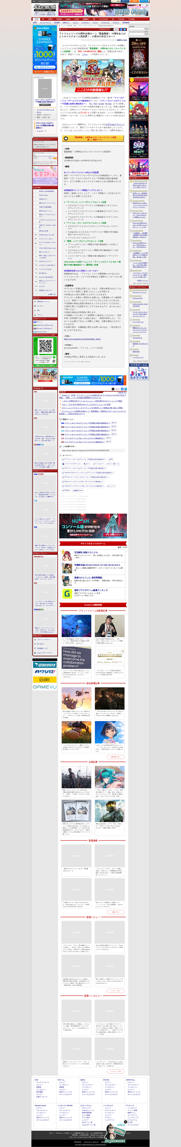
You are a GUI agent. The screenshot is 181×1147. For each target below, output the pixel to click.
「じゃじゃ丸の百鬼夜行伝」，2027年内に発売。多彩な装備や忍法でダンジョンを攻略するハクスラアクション (140, 265)
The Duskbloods (137, 337)
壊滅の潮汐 (136, 351)
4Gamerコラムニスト (45, 261)
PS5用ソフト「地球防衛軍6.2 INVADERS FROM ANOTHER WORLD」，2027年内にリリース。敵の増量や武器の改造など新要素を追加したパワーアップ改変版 (140, 195)
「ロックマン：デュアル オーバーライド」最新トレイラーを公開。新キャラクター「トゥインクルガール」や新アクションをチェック (140, 275)
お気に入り (125, 1)
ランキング (144, 1)
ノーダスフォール (138, 357)
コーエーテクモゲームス (45, 110)
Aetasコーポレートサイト (44, 652)
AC (113, 19)
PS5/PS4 (59, 19)
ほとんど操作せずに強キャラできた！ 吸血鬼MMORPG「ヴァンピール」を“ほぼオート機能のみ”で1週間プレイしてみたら (45, 495)
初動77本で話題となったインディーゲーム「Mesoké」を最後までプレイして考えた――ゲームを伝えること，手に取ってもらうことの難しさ (45, 548)
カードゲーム (132, 1115)
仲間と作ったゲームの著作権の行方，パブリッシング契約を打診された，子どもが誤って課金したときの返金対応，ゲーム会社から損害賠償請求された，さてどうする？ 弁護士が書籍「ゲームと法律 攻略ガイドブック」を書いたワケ (76, 829)
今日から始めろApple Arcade (47, 248)
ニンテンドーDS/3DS (65, 1105)
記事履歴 (134, 1)
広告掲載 (104, 1142)
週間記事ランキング (43, 301)
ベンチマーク (110, 1120)
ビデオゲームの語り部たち (47, 265)
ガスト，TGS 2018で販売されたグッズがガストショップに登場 (86, 404)
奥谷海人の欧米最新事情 (46, 191)
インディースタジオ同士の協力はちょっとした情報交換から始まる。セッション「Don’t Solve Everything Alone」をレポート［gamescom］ (76, 673)
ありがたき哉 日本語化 (46, 277)
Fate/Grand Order (138, 298)
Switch (68, 19)
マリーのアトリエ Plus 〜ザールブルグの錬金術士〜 (85, 438)
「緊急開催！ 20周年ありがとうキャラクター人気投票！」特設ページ (94, 138)
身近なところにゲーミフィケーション (47, 282)
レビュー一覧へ (115, 990)
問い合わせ (67, 1)
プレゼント (116, 22)
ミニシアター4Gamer (45, 269)
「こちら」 (101, 1135)
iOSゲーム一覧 (87, 1122)
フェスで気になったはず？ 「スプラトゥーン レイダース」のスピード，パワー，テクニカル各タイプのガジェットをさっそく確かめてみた (45, 521)
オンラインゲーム (45, 22)
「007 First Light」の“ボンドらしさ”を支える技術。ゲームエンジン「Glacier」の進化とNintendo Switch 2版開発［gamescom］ (109, 713)
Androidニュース (88, 1110)
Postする (116, 29)
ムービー (95, 22)
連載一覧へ (53, 294)
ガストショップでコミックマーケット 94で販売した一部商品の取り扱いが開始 (92, 408)
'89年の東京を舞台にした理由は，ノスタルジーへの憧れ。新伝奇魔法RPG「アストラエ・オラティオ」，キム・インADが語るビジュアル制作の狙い (45, 577)
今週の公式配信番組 (45, 207)
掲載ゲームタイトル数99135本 (45, 13)
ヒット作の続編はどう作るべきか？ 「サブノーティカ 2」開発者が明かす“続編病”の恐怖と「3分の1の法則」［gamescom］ (76, 641)
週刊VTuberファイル (45, 211)
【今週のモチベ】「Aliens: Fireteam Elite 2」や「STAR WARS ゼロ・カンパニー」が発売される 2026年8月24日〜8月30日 (76, 904)
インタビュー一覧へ (116, 1071)
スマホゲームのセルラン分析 (47, 221)
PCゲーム (40, 322)
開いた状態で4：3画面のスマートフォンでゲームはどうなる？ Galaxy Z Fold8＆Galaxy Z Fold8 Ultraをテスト (109, 981)
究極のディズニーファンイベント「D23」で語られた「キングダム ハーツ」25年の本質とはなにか (45, 630)
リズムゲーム (132, 1120)
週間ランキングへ (143, 280)
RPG (111, 459)
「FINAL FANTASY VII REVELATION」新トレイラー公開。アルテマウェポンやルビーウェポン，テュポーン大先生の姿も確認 (140, 185)
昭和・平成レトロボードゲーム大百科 (47, 256)
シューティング (133, 1117)
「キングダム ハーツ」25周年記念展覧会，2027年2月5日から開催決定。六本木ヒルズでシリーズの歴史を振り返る (109, 672)
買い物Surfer (43, 273)
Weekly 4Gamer (43, 195)
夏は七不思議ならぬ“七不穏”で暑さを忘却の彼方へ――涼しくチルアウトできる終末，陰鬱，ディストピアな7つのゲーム (45, 465)
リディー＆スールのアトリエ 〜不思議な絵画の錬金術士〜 (45, 101)
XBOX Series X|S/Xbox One (45, 325)
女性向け (86, 19)
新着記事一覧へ (115, 757)
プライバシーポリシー (44, 639)
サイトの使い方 (56, 1)
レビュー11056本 (39, 15)
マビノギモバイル (138, 322)
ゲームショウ (105, 22)
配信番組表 (126, 22)
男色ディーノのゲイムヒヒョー (47, 215)
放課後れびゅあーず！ (46, 290)
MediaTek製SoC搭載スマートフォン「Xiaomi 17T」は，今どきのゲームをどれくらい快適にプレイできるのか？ (109, 947)
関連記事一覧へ (122, 392)
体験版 (38, 1087)
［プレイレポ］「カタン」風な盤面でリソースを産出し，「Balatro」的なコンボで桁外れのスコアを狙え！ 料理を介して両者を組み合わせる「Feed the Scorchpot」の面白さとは (76, 948)
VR (94, 19)
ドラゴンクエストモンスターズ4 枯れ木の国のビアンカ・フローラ (140, 314)
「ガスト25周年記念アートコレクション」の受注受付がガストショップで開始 (92, 401)
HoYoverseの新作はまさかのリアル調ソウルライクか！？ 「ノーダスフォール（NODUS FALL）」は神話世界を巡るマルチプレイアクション (140, 225)
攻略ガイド (66, 22)
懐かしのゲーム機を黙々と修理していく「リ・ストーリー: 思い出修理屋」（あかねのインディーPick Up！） (109, 904)
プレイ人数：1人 (113, 464)
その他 (130, 1122)
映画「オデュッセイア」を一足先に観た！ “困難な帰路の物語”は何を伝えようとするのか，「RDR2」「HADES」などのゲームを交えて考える (45, 412)
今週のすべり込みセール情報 (47, 226)
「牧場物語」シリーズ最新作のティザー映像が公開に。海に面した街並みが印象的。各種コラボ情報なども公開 (140, 255)
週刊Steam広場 (43, 231)
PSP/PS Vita (130, 1080)
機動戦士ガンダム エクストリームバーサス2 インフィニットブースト (140, 330)
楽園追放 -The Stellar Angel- (140, 344)
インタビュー (85, 22)
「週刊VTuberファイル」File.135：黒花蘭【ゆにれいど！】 (75, 870)
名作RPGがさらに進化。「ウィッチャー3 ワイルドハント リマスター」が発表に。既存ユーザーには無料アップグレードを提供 (140, 205)
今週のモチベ (43, 199)
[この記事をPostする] (112, 29)
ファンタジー (99, 464)
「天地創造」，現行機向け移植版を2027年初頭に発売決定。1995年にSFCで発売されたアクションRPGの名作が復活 (140, 235)
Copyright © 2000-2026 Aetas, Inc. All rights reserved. (90, 1144)
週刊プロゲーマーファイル (47, 203)
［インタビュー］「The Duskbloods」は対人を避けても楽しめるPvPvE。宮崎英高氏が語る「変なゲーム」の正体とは (109, 1064)
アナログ (121, 19)
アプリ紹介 (86, 1117)
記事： (51, 158)
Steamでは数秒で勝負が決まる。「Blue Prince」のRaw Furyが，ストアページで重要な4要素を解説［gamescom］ (109, 641)
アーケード (130, 1105)
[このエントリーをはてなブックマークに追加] (124, 30)
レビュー (75, 22)
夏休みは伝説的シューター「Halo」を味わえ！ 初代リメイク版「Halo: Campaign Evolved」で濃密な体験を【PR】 (109, 826)
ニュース (40, 131)
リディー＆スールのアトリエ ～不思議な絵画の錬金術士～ (47, 156)
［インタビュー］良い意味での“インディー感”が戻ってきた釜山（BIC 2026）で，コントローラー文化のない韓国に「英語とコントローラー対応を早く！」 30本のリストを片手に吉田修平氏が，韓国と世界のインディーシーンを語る (45, 604)
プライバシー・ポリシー (91, 1142)
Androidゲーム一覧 (89, 1125)
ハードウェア (103, 19)
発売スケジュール (65, 1092)
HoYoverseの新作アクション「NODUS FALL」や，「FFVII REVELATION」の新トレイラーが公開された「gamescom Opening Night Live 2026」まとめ (140, 245)
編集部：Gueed (122, 40)
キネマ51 (42, 286)
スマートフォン (86, 1105)
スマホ (76, 19)
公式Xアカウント (43, 1)
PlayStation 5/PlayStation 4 (44, 328)
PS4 (95, 104)
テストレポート (110, 1110)
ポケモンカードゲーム (139, 292)
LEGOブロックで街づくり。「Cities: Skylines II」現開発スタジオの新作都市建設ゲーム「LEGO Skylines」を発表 (140, 215)
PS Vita (108, 104)
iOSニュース (86, 1108)
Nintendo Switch (41, 332)
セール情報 (86, 1115)
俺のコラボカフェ (44, 252)
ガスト (39, 112)
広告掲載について (42, 648)
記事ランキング (42, 1097)
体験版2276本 (51, 15)
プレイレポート (87, 1085)
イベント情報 (132, 1110)
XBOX (50, 19)
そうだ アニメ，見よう (46, 239)
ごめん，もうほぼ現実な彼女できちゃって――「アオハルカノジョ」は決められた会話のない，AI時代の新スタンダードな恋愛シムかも (109, 748)
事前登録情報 (87, 1113)
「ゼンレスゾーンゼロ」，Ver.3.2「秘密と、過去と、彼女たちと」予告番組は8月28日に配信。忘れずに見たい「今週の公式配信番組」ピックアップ (109, 872)
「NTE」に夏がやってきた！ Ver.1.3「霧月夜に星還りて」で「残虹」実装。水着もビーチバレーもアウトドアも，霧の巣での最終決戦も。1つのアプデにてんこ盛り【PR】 (109, 793)
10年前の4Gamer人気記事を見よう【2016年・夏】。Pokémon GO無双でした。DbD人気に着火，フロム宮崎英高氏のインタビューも (45, 439)
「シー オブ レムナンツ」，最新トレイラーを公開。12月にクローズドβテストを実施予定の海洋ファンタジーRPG (76, 747)
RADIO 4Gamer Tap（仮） (47, 235)
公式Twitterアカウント (115, 124)
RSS (34, 1)
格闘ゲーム (132, 1113)
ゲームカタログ (133, 1125)
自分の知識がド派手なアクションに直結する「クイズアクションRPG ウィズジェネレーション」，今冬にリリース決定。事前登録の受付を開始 (76, 714)
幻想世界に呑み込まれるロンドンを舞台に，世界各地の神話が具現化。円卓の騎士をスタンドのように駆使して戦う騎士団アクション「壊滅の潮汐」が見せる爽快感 (76, 982)
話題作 (35, 22)
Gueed (78, 490)
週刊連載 (57, 22)
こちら (85, 54)
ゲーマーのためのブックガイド (47, 243)
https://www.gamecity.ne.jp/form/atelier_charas (82, 339)
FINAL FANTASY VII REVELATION (140, 305)
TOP (36, 19)
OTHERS (67, 490)
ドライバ (40, 315)
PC (43, 19)
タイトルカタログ (65, 1094)
